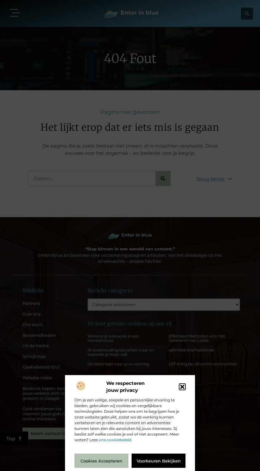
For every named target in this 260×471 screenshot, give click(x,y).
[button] (182, 387)
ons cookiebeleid (115, 439)
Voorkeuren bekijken (159, 460)
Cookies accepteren (101, 460)
